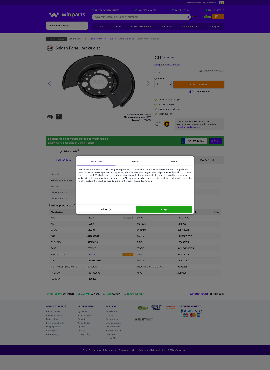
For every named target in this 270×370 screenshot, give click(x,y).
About (174, 161)
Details (135, 161)
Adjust (104, 209)
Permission (96, 161)
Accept (164, 209)
